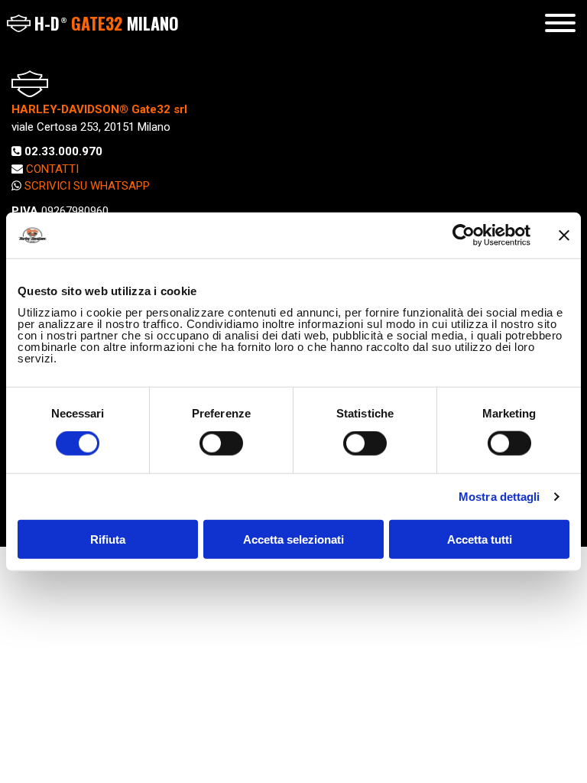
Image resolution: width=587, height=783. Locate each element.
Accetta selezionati (293, 538)
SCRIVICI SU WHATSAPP (87, 186)
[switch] (221, 443)
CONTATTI (52, 169)
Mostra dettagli (499, 496)
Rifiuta (107, 538)
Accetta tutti (479, 538)
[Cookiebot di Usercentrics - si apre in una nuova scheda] (463, 235)
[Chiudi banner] (564, 235)
